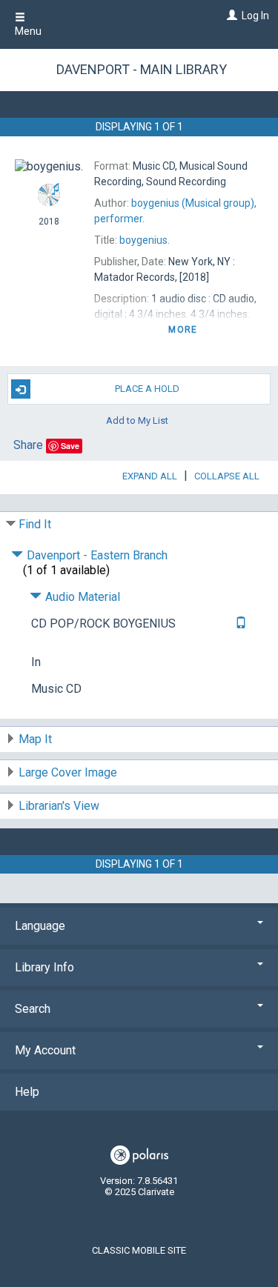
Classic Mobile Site (139, 1250)
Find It (35, 524)
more (182, 330)
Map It (35, 739)
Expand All (149, 476)
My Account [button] (45, 1050)
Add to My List (137, 419)
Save (70, 445)
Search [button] (32, 1009)
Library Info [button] (44, 967)
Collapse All (226, 476)
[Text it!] (239, 623)
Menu (28, 31)
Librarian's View (59, 806)
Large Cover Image (68, 772)
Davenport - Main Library (141, 69)
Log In (255, 15)
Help (27, 1092)
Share (28, 445)
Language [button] (40, 926)
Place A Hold (147, 388)
